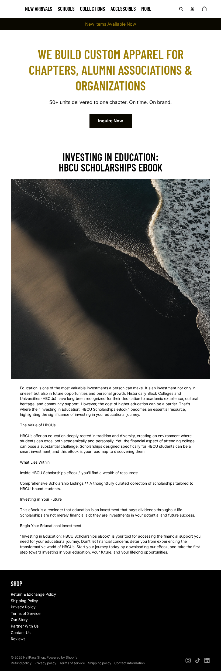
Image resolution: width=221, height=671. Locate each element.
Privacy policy (45, 663)
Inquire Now (110, 120)
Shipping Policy (24, 600)
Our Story (19, 619)
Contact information (129, 663)
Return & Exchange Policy (33, 594)
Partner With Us (25, 626)
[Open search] (181, 9)
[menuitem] (146, 9)
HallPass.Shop (34, 657)
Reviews (18, 638)
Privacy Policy (23, 607)
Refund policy (21, 663)
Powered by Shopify (62, 657)
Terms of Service (25, 613)
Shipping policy (99, 663)
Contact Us (20, 632)
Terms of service (72, 663)
